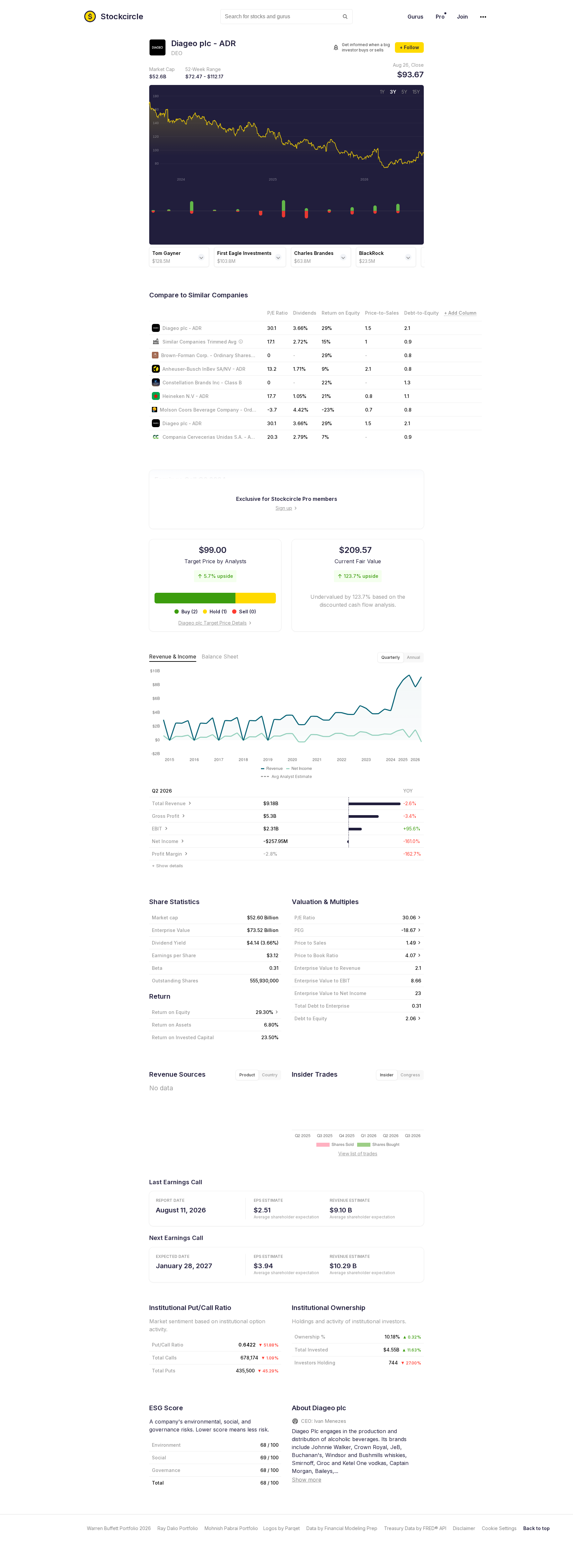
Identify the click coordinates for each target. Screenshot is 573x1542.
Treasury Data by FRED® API (415, 1528)
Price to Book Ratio (316, 955)
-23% (328, 410)
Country (270, 1074)
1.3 (407, 382)
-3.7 (272, 410)
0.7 (368, 410)
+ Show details (167, 865)
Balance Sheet (220, 656)
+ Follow (409, 47)
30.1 (271, 328)
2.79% (300, 437)
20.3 (272, 437)
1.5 (368, 328)
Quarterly (390, 657)
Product (247, 1074)
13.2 (272, 369)
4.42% (300, 410)
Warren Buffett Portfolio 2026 (119, 1528)
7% (325, 437)
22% (327, 382)
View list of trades (357, 1153)
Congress (410, 1074)
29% (327, 328)
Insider (387, 1074)
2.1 (407, 328)
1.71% (299, 369)
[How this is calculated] (240, 341)
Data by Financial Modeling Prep (341, 1528)
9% (325, 369)
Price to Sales (310, 943)
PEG (299, 930)
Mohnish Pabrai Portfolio (231, 1528)
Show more (306, 1479)
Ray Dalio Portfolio (178, 1528)
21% (326, 396)
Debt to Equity (310, 1018)
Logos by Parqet (281, 1528)
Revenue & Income (172, 656)
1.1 (406, 396)
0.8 (408, 355)
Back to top (536, 1528)
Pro (440, 16)
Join (462, 16)
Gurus (415, 16)
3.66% (300, 328)
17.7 (271, 396)
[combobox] (286, 16)
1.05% (299, 396)
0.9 (408, 437)
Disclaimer (464, 1528)
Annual (413, 657)
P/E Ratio (304, 917)
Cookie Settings (499, 1528)
